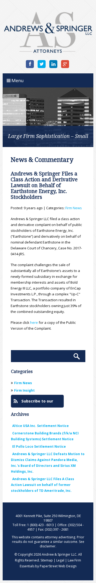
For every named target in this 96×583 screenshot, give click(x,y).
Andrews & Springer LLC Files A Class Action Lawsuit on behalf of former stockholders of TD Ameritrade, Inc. (42, 485)
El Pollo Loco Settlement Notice (39, 446)
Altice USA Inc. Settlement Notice (40, 425)
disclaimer (47, 546)
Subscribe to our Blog (33, 403)
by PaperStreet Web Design (56, 566)
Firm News (73, 207)
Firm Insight (24, 390)
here (34, 322)
